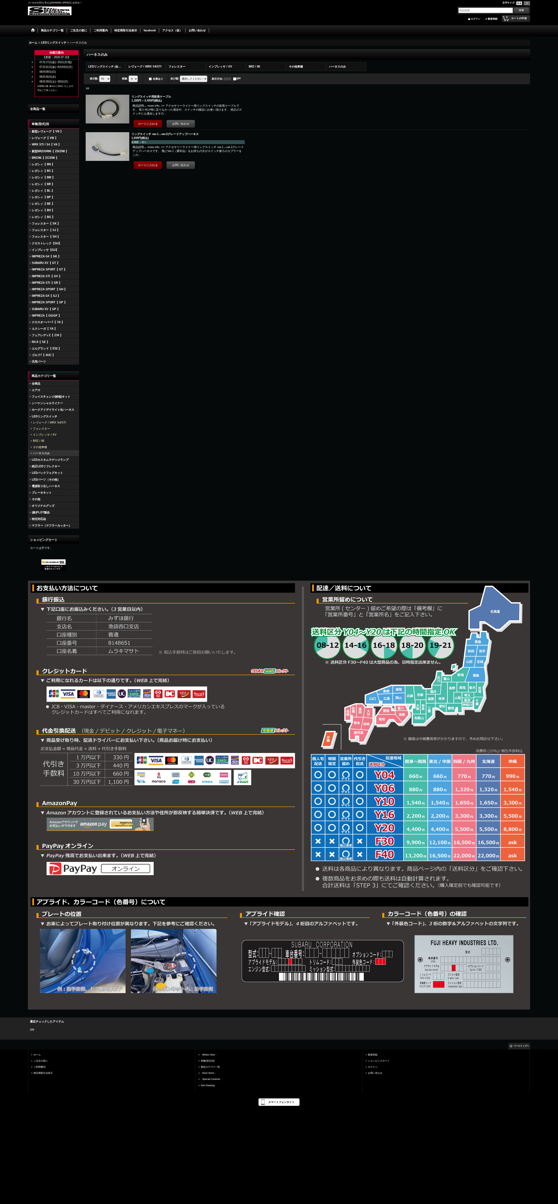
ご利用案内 (40, 1067)
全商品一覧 (37, 109)
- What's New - (208, 1054)
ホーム (37, 1054)
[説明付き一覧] (238, 78)
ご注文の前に (41, 1060)
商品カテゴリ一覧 (210, 1067)
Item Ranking (208, 1085)
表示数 (94, 78)
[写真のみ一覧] (228, 78)
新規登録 (492, 18)
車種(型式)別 (207, 1060)
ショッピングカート (379, 1060)
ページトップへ (521, 1046)
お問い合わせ (375, 1073)
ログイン (475, 18)
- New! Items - (208, 1073)
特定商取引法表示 (43, 1073)
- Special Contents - (211, 1079)
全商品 (36, 383)
